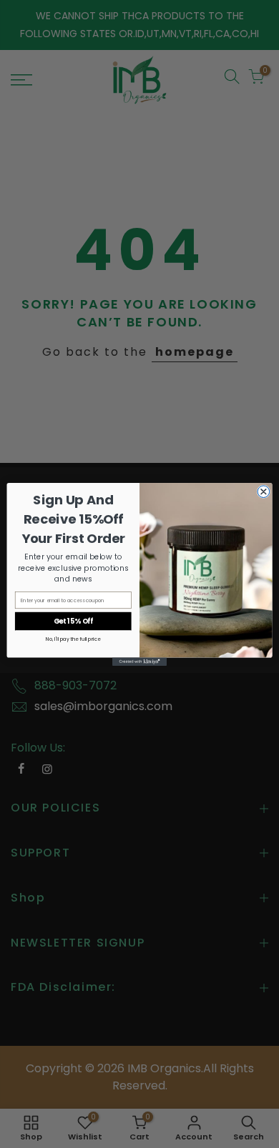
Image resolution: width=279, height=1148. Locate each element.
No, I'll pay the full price (73, 638)
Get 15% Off (73, 620)
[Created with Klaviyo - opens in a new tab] (139, 661)
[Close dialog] (264, 491)
